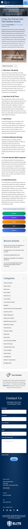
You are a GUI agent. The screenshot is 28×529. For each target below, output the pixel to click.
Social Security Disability (10, 340)
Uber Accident (7, 353)
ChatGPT (14, 213)
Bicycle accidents (8, 283)
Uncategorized (7, 356)
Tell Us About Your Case (7, 437)
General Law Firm (8, 312)
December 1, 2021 (5, 26)
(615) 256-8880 (18, 6)
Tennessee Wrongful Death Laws (12, 255)
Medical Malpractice (9, 315)
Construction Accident (9, 302)
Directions (6, 488)
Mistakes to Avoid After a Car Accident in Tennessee (14, 259)
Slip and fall (7, 337)
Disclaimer (17, 518)
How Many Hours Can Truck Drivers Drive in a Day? (14, 251)
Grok (14, 226)
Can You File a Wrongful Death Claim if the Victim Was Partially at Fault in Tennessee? (13, 264)
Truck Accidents (8, 350)
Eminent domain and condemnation (13, 308)
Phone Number (5, 422)
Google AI (14, 230)
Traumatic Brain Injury (9, 347)
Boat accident (7, 286)
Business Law (7, 296)
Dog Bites (6, 305)
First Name (4, 408)
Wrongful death (7, 363)
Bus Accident (7, 292)
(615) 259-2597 (7, 502)
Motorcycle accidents (9, 318)
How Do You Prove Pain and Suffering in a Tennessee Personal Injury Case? (14, 246)
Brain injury (7, 289)
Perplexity (14, 217)
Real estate (6, 334)
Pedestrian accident (9, 324)
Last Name (4, 415)
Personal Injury (7, 328)
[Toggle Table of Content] (14, 66)
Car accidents (18, 24)
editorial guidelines (7, 384)
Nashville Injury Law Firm (10, 321)
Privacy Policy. (11, 518)
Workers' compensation (9, 360)
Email (3, 430)
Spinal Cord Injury (8, 344)
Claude (14, 222)
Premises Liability (8, 331)
